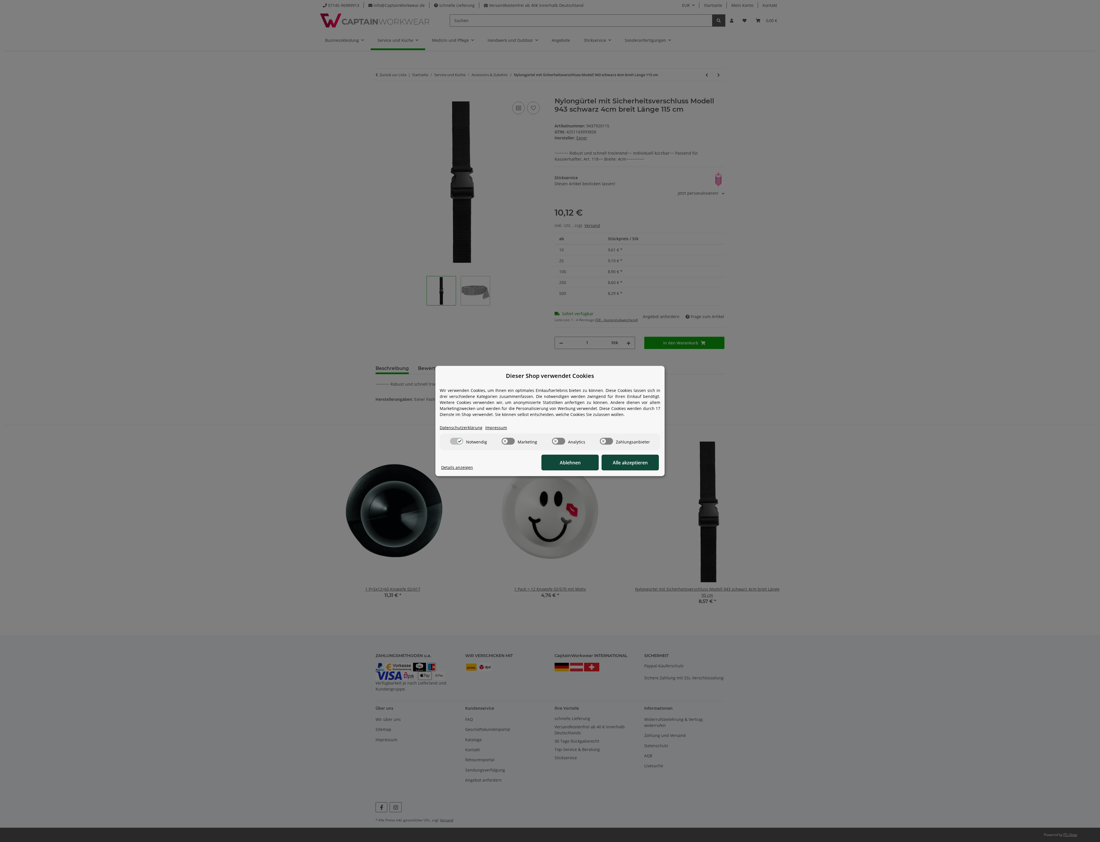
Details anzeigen (457, 467)
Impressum (496, 427)
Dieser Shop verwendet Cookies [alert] (550, 376)
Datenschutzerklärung (461, 427)
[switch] (456, 441)
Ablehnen (570, 463)
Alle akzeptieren (630, 463)
